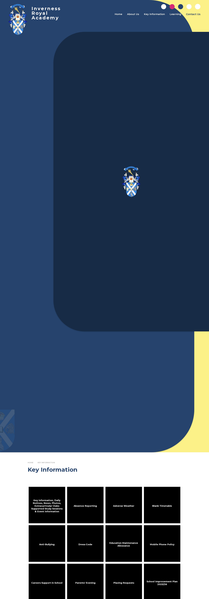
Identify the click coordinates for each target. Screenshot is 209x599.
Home (30, 462)
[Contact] (163, 6)
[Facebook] (180, 6)
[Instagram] (172, 6)
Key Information (46, 462)
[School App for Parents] (189, 6)
